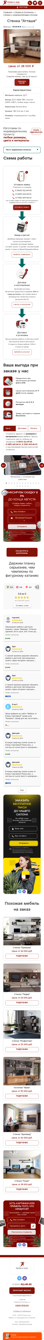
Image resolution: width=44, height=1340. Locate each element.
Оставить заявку (22, 207)
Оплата (33, 428)
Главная (7, 13)
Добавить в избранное (22, 1311)
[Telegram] (20, 892)
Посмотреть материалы (22, 552)
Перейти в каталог (22, 352)
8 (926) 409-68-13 (23, 198)
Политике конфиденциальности (22, 850)
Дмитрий (16, 762)
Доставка (22, 428)
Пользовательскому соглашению (22, 852)
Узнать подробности (36, 131)
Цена (8, 428)
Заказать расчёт (22, 82)
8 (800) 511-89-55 (23, 191)
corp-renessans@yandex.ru (22, 1295)
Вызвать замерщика (22, 254)
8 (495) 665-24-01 (23, 194)
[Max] (24, 892)
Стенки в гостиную (24, 13)
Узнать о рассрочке (22, 304)
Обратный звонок (22, 1290)
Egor (14, 675)
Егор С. (15, 704)
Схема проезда (22, 1305)
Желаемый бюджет (23, 518)
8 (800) (22, 1284)
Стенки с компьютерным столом (20, 15)
